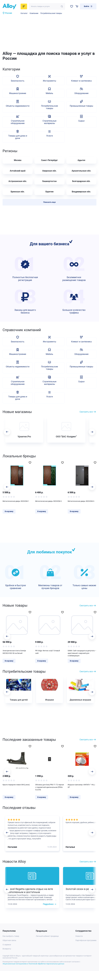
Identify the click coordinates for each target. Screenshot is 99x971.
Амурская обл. (49, 171)
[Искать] (62, 6)
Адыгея (81, 160)
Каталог (24, 13)
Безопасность (17, 81)
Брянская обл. (18, 191)
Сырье (81, 121)
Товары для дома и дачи (17, 137)
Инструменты (49, 81)
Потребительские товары (51, 13)
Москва (17, 160)
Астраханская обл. (18, 181)
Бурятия (49, 191)
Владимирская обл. (81, 191)
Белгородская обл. (81, 181)
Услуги (49, 136)
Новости (79, 936)
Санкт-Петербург (49, 160)
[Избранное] (71, 6)
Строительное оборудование (17, 122)
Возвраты (7, 949)
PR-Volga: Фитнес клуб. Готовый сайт (47, 652)
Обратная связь (9, 940)
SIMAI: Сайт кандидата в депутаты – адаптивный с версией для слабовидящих (82, 653)
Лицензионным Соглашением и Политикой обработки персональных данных (33, 964)
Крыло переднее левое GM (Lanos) (16, 785)
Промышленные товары (81, 106)
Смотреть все (86, 412)
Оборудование (81, 93)
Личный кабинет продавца (47, 936)
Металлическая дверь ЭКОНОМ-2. (48, 501)
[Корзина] (76, 6)
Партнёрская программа (85, 940)
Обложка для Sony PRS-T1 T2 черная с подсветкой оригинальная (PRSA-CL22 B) (49, 787)
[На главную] (11, 6)
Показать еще (49, 202)
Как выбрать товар (11, 936)
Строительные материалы (49, 122)
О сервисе (7, 945)
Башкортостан (49, 181)
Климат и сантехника (81, 81)
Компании (34, 13)
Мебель (49, 93)
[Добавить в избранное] (30, 462)
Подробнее (48, 904)
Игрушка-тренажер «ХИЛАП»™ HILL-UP (81, 786)
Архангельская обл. (81, 171)
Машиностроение (17, 93)
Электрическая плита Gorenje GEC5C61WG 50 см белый (14, 652)
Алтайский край (17, 171)
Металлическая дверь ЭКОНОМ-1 (16, 501)
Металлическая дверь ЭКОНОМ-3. (81, 501)
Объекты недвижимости (17, 106)
